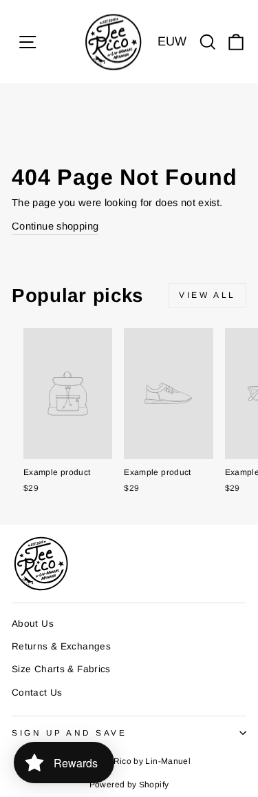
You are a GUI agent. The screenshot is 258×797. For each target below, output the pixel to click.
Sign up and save (69, 732)
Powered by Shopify (129, 784)
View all (207, 295)
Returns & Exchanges (61, 646)
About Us (33, 623)
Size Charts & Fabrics (61, 669)
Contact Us (37, 692)
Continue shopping (55, 226)
